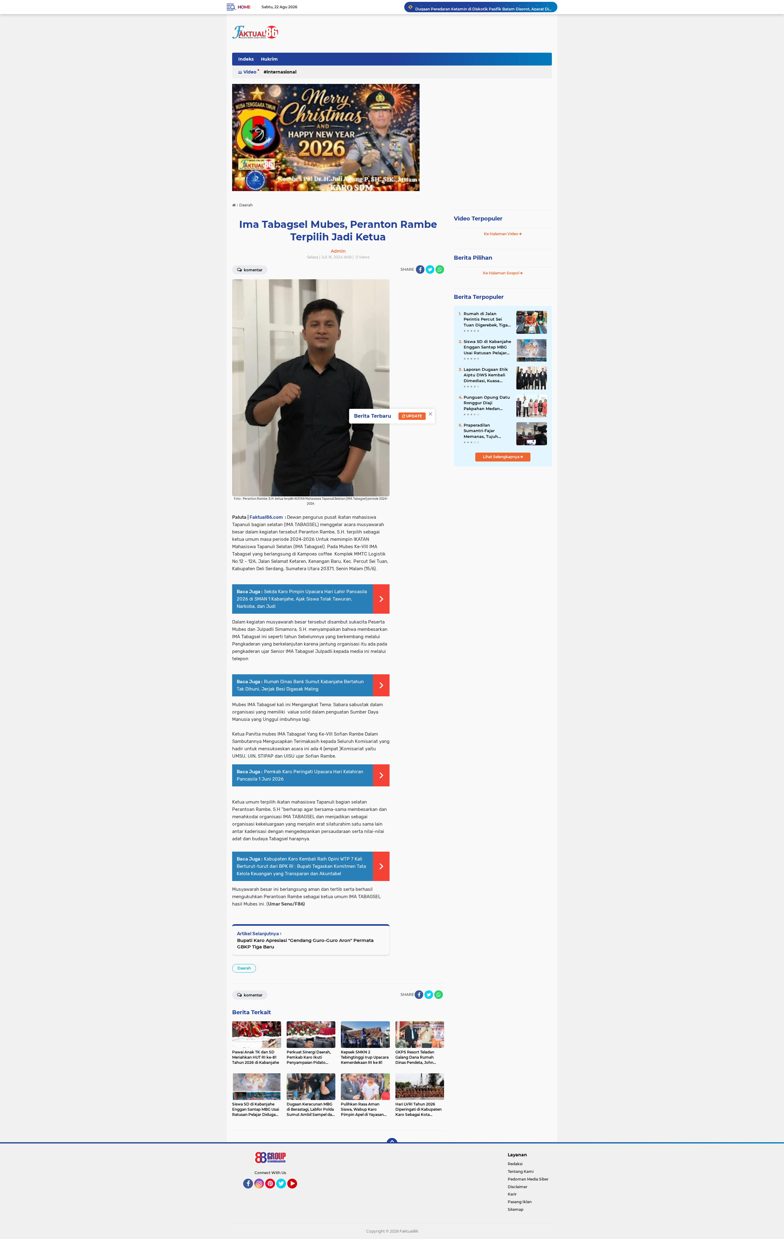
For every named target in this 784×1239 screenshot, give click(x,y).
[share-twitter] (430, 269)
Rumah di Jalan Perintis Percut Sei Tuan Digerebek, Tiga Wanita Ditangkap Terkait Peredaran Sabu (486, 319)
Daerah (244, 968)
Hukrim (269, 59)
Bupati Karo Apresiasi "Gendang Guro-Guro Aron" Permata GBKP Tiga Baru (305, 943)
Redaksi (515, 1164)
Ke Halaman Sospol (501, 273)
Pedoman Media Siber (528, 1179)
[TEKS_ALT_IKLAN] (392, 137)
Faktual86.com (266, 517)
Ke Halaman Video (501, 234)
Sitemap (515, 1209)
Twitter (284, 1191)
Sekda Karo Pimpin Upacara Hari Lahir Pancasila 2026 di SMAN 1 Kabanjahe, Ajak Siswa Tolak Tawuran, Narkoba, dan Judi (302, 599)
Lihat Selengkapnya (501, 456)
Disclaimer (517, 1186)
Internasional (281, 72)
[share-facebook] (420, 269)
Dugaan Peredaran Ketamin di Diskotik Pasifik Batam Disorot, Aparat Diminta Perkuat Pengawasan (483, 7)
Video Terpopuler (478, 218)
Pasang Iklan (520, 1201)
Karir (512, 1194)
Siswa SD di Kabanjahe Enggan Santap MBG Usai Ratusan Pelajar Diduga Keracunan (487, 347)
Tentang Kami (520, 1171)
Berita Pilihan (473, 257)
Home (244, 7)
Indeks (246, 59)
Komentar (252, 270)
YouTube (296, 1191)
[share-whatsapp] (439, 269)
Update (413, 416)
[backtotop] (392, 1143)
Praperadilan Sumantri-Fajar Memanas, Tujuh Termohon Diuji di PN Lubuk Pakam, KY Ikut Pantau (486, 431)
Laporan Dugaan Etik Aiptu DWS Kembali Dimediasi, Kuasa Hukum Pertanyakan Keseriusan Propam (486, 375)
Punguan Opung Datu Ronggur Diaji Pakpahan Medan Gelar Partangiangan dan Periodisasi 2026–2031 (487, 403)
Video (249, 72)
